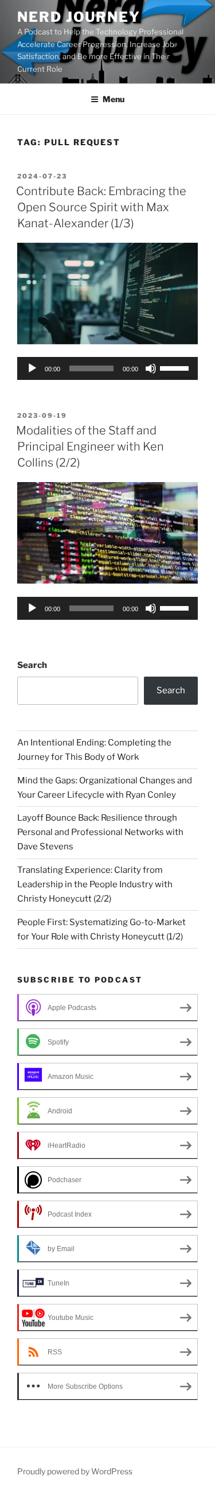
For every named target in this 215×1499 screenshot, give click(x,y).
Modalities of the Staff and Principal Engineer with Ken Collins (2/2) (90, 446)
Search (32, 665)
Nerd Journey (78, 17)
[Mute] (151, 368)
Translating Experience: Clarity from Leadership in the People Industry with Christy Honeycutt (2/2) (95, 884)
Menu (113, 99)
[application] (107, 368)
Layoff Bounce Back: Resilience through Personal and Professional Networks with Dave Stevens (100, 832)
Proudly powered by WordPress (74, 1471)
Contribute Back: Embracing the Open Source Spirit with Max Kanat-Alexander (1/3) (101, 207)
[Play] (32, 368)
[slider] (176, 367)
